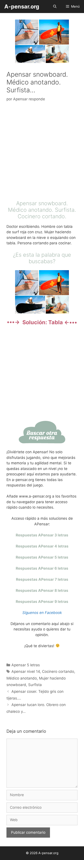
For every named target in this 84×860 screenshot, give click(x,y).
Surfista (35, 685)
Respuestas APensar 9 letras (42, 601)
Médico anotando (21, 678)
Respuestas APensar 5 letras (42, 557)
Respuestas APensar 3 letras (42, 535)
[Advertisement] (42, 152)
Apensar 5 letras (25, 665)
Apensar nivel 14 (25, 671)
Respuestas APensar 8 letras (42, 590)
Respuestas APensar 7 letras (42, 579)
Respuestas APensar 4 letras (42, 546)
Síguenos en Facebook (42, 612)
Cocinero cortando (58, 671)
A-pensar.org (21, 6)
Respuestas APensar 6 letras (42, 568)
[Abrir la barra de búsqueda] (54, 6)
